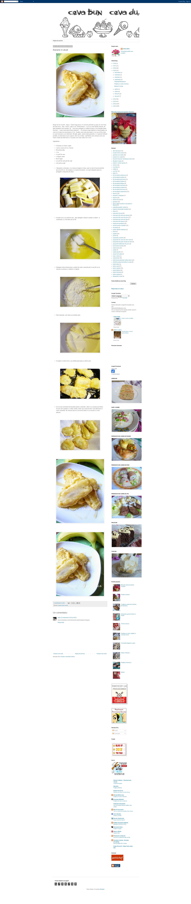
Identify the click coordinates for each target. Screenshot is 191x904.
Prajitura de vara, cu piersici (120, 801)
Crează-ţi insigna (115, 374)
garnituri (115, 201)
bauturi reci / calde (118, 157)
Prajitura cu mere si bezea (121, 84)
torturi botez (116, 264)
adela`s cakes (117, 330)
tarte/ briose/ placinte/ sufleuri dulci (122, 260)
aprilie (116, 89)
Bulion (123, 672)
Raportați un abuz (117, 288)
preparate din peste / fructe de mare (122, 241)
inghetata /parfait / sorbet (119, 207)
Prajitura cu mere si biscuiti (120, 796)
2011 (114, 106)
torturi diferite (116, 270)
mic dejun (115, 227)
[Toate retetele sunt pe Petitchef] (117, 860)
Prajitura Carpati (117, 828)
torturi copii (116, 266)
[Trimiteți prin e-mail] (72, 603)
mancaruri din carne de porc (120, 217)
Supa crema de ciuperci (119, 819)
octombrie (117, 77)
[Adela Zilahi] (113, 372)
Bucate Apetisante (119, 818)
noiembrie (117, 75)
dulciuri (115, 197)
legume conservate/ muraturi (120, 209)
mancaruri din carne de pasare (121, 215)
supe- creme (116, 256)
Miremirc (116, 786)
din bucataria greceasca (119, 179)
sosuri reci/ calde (117, 254)
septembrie (118, 79)
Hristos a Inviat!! (117, 815)
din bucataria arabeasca (119, 175)
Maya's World (117, 831)
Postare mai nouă (58, 653)
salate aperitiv (116, 252)
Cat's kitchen (117, 814)
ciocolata (115, 167)
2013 (114, 101)
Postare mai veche (102, 653)
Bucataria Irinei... (118, 827)
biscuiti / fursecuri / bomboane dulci (122, 159)
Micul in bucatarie (118, 809)
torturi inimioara (117, 272)
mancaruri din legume (119, 221)
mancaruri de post (118, 213)
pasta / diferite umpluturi (119, 229)
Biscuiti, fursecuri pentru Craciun (122, 112)
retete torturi (116, 248)
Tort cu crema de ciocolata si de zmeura (123, 811)
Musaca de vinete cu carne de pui (122, 792)
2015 (114, 70)
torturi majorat (116, 274)
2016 (114, 68)
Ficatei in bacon (125, 594)
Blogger (102, 889)
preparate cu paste (118, 237)
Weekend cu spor (117, 276)
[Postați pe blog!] (74, 603)
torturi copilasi (116, 268)
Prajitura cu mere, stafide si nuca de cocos (128, 634)
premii (114, 235)
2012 (114, 103)
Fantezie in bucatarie (119, 803)
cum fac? (115, 171)
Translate (124, 298)
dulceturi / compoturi (118, 195)
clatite (114, 169)
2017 (114, 66)
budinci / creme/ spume (119, 163)
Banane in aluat (118, 86)
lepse (114, 211)
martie (116, 91)
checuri (115, 165)
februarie (117, 93)
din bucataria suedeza (119, 187)
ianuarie (117, 96)
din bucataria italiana (118, 183)
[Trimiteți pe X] (75, 603)
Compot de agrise (118, 783)
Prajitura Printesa (118, 787)
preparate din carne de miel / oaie (122, 239)
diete (114, 173)
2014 (114, 99)
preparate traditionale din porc (121, 244)
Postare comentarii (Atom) (68, 656)
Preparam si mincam (119, 836)
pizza (114, 231)
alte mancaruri (117, 151)
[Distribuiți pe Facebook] (77, 603)
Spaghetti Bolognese (120, 81)
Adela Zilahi (126, 48)
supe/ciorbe (116, 258)
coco (59, 617)
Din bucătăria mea (119, 795)
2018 (114, 63)
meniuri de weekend (118, 223)
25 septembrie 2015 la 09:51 (69, 617)
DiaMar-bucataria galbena (121, 822)
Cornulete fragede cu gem (128, 643)
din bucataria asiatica (118, 177)
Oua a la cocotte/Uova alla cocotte (122, 837)
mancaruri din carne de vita (120, 219)
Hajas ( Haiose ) (125, 652)
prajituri (115, 233)
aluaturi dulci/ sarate (63, 605)
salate (114, 250)
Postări (116, 730)
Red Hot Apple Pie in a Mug (120, 843)
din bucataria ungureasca (120, 191)
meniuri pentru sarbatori (119, 225)
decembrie (118, 72)
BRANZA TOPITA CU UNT (120, 824)
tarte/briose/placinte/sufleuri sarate (122, 262)
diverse (115, 193)
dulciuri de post (117, 199)
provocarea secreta (118, 246)
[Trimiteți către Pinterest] (79, 603)
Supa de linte (117, 833)
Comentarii (117, 733)
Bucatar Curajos (117, 161)
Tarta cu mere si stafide (127, 318)
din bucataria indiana (118, 181)
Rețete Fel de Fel (118, 790)
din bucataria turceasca (119, 189)
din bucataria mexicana (119, 185)
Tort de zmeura (125, 623)
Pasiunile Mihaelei (119, 799)
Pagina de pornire (58, 40)
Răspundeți (61, 622)
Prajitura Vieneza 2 (126, 662)
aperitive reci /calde (118, 155)
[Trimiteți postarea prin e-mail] (68, 602)
